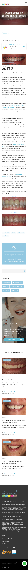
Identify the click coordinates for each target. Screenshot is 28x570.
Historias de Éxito (17, 282)
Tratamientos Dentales (7, 539)
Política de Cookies (11, 563)
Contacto (4, 543)
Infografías (5, 286)
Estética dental (6, 282)
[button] (26, 3)
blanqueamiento (6, 232)
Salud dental (6, 290)
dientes (13, 232)
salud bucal (5, 235)
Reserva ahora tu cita (14, 339)
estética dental (21, 232)
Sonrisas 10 (15, 290)
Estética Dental (5, 541)
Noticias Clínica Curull (17, 286)
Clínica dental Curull (14, 45)
